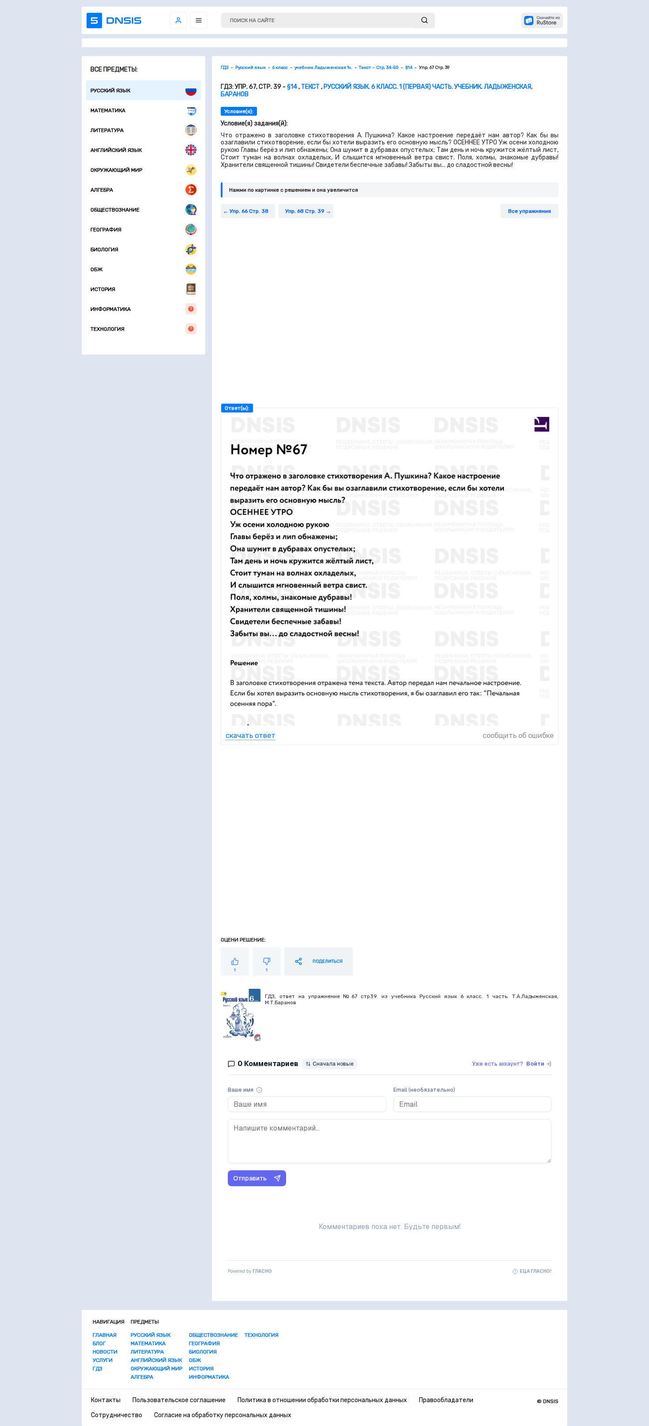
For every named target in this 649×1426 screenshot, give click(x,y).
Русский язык (110, 90)
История (103, 289)
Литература (107, 130)
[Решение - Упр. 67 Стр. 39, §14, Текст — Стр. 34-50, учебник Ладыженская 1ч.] (390, 727)
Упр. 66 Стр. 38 (249, 211)
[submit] (424, 20)
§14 (292, 87)
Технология (108, 329)
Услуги (103, 1360)
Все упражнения (529, 211)
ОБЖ (96, 269)
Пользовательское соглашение (179, 1400)
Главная (105, 1335)
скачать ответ (250, 735)
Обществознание (115, 210)
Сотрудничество (116, 1415)
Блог (99, 1343)
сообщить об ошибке (518, 735)
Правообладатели (446, 1400)
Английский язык (116, 150)
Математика (108, 110)
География (106, 230)
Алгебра (102, 190)
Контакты (106, 1400)
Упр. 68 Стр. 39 (304, 211)
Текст (310, 87)
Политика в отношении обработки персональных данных (322, 1400)
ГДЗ (97, 1368)
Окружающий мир (116, 170)
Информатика (111, 309)
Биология (104, 249)
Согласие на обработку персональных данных (222, 1415)
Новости (105, 1352)
